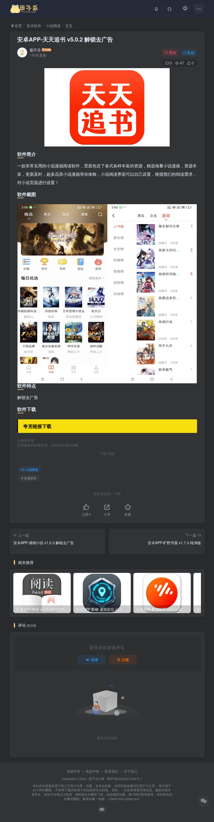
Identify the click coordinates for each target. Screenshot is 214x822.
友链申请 (73, 771)
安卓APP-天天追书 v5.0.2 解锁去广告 (65, 39)
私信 (190, 52)
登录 (94, 659)
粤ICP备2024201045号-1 (101, 789)
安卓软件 (34, 25)
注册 (125, 659)
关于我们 (130, 771)
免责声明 (92, 771)
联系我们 (111, 771)
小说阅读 (53, 25)
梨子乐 (35, 49)
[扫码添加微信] (203, 801)
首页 (18, 25)
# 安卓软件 (29, 478)
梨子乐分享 (96, 779)
